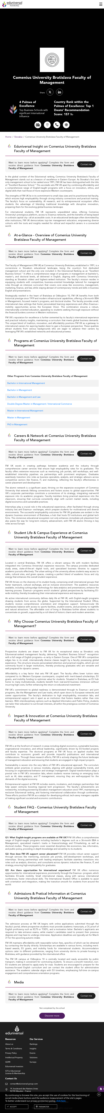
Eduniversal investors (14, 1066)
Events (32, 1053)
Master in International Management (25, 410)
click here (61, 1101)
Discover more (52, 1015)
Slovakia (18, 137)
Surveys (33, 1062)
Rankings (33, 1044)
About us (9, 1044)
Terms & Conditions (13, 1048)
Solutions (33, 1057)
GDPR (7, 1062)
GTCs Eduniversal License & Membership (15, 1071)
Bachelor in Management (19, 390)
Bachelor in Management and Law (23, 397)
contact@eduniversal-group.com (24, 1084)
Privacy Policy (11, 1053)
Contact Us (11, 1078)
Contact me (86, 164)
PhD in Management (17, 424)
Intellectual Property (14, 1057)
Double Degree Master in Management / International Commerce (39, 404)
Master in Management (18, 417)
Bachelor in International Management (26, 383)
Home (8, 137)
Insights (33, 1048)
